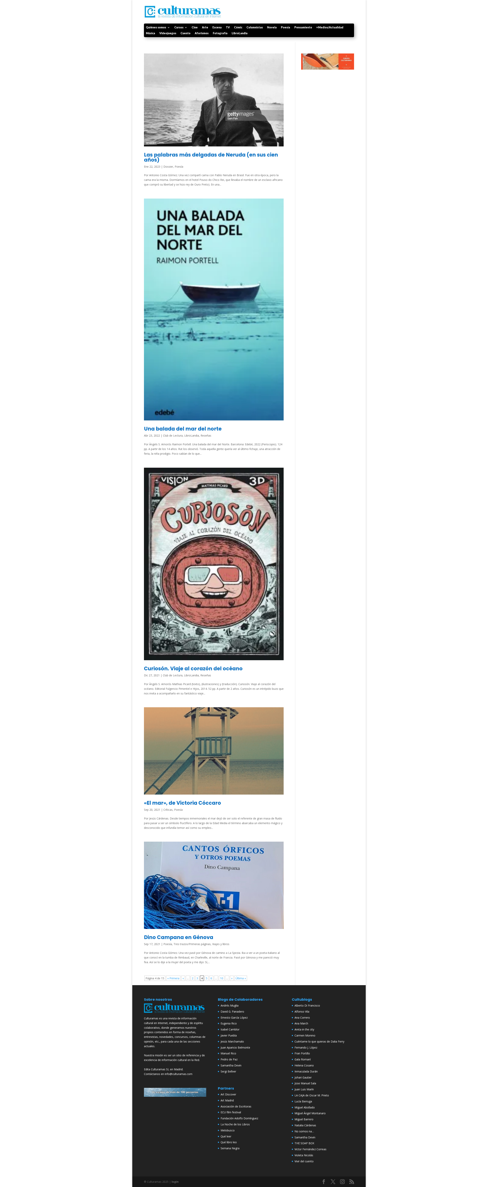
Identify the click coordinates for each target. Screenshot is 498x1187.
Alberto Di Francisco (307, 1005)
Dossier (168, 166)
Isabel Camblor (230, 1029)
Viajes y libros (220, 944)
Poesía (285, 27)
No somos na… (304, 1131)
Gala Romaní (303, 1059)
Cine (195, 27)
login (175, 1181)
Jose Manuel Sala (305, 1083)
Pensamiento (303, 27)
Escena (217, 27)
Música (150, 33)
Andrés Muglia (229, 1005)
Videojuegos (167, 33)
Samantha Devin (231, 1065)
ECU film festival (231, 1112)
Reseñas (206, 435)
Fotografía (220, 33)
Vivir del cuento (304, 1161)
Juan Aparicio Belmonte (235, 1047)
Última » (241, 978)
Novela (272, 27)
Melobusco (228, 1130)
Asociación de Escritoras (236, 1106)
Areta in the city (304, 1029)
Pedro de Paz (229, 1059)
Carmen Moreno (305, 1035)
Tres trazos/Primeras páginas (192, 944)
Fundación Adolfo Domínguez (239, 1118)
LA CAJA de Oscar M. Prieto (312, 1095)
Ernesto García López (234, 1017)
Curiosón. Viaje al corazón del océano (193, 668)
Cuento (185, 33)
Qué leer (226, 1136)
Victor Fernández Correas (310, 1149)
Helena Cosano (304, 1065)
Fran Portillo (302, 1053)
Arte (205, 27)
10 (221, 978)
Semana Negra (230, 1148)
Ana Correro (302, 1017)
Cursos (178, 27)
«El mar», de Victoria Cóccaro (182, 802)
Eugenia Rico (229, 1023)
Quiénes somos (156, 27)
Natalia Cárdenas (305, 1125)
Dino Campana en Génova (178, 937)
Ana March (301, 1023)
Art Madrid (227, 1100)
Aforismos (202, 33)
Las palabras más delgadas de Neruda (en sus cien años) (211, 157)
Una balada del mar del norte (183, 428)
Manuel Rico (228, 1053)
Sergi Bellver (228, 1071)
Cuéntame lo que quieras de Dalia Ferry (319, 1041)
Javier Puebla (229, 1035)
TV (228, 27)
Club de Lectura (173, 435)
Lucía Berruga (303, 1101)
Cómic (238, 27)
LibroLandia (239, 33)
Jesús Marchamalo (232, 1041)
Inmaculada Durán (306, 1071)
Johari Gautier (303, 1077)
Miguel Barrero (304, 1119)
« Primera (173, 978)
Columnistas (254, 27)
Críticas (168, 809)
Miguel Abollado (305, 1107)
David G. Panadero (232, 1011)
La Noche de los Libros (235, 1124)
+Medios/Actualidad (329, 27)
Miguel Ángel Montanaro (310, 1113)
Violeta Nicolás (304, 1155)
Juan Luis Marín (304, 1089)
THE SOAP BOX (304, 1143)
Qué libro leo (229, 1142)
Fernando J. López (306, 1047)
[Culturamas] (175, 1013)
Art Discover (228, 1094)
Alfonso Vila (302, 1011)
